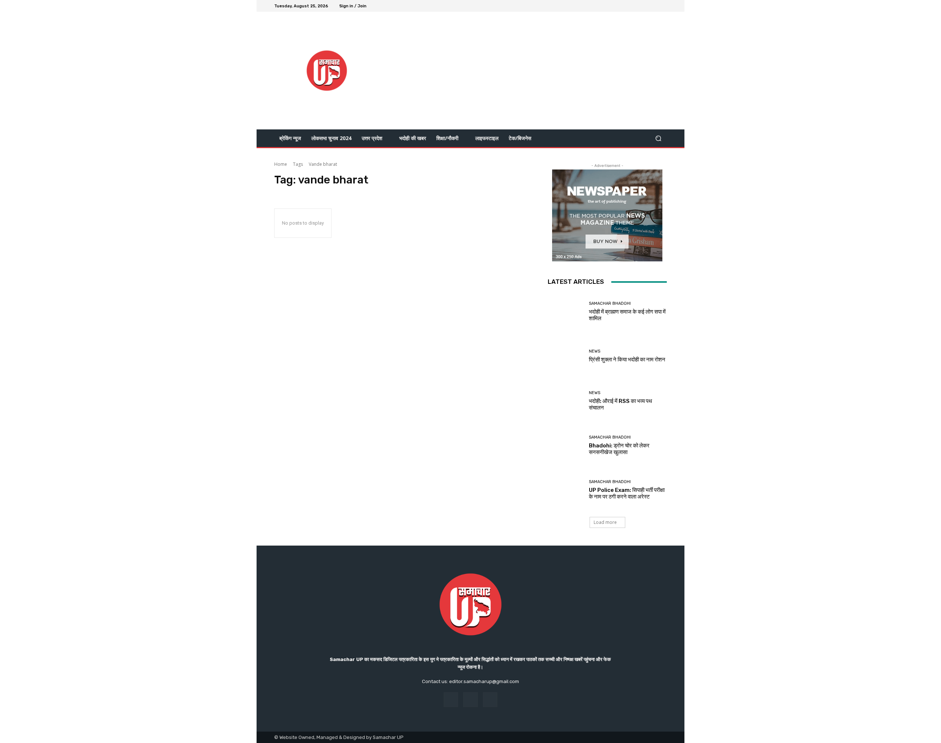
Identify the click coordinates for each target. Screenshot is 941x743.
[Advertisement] (532, 70)
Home (280, 164)
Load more (605, 522)
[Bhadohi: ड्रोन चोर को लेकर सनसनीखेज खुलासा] (565, 445)
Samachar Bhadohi (610, 303)
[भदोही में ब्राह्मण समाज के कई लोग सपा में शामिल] (565, 311)
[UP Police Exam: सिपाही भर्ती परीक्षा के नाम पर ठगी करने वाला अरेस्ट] (565, 490)
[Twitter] (653, 5)
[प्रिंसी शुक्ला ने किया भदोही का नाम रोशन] (565, 356)
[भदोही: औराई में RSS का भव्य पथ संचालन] (565, 401)
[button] (658, 138)
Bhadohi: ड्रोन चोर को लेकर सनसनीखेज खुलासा (619, 449)
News (594, 351)
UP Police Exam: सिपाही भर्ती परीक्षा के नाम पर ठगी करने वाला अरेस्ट (627, 493)
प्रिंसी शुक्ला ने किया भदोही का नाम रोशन (627, 359)
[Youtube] (662, 5)
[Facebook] (635, 5)
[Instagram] (644, 5)
